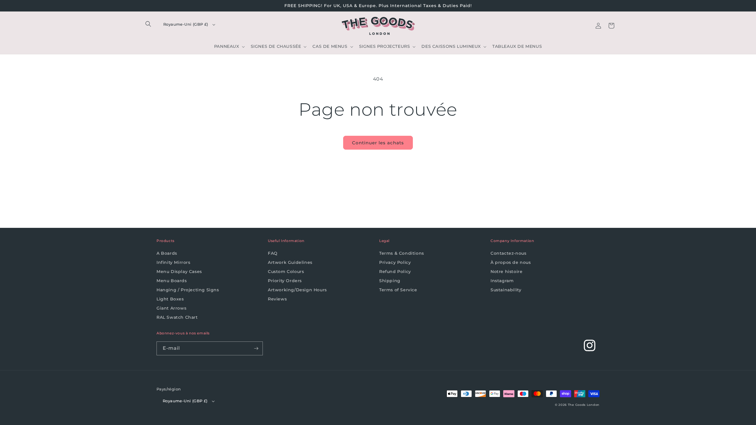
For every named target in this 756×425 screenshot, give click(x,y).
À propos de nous (511, 262)
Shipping (389, 280)
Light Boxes (170, 299)
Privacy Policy (395, 262)
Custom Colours (286, 271)
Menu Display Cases (179, 271)
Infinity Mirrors (173, 262)
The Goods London (583, 405)
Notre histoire (506, 271)
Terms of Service (398, 289)
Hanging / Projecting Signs (188, 289)
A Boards (167, 253)
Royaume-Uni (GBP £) (185, 24)
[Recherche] (148, 23)
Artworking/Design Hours (297, 289)
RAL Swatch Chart (177, 317)
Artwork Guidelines (290, 262)
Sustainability (506, 289)
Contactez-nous (508, 253)
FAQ (273, 253)
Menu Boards (172, 280)
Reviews (277, 299)
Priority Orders (285, 280)
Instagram (502, 280)
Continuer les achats (378, 143)
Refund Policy (395, 271)
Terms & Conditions (401, 253)
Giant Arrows (171, 308)
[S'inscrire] (256, 348)
